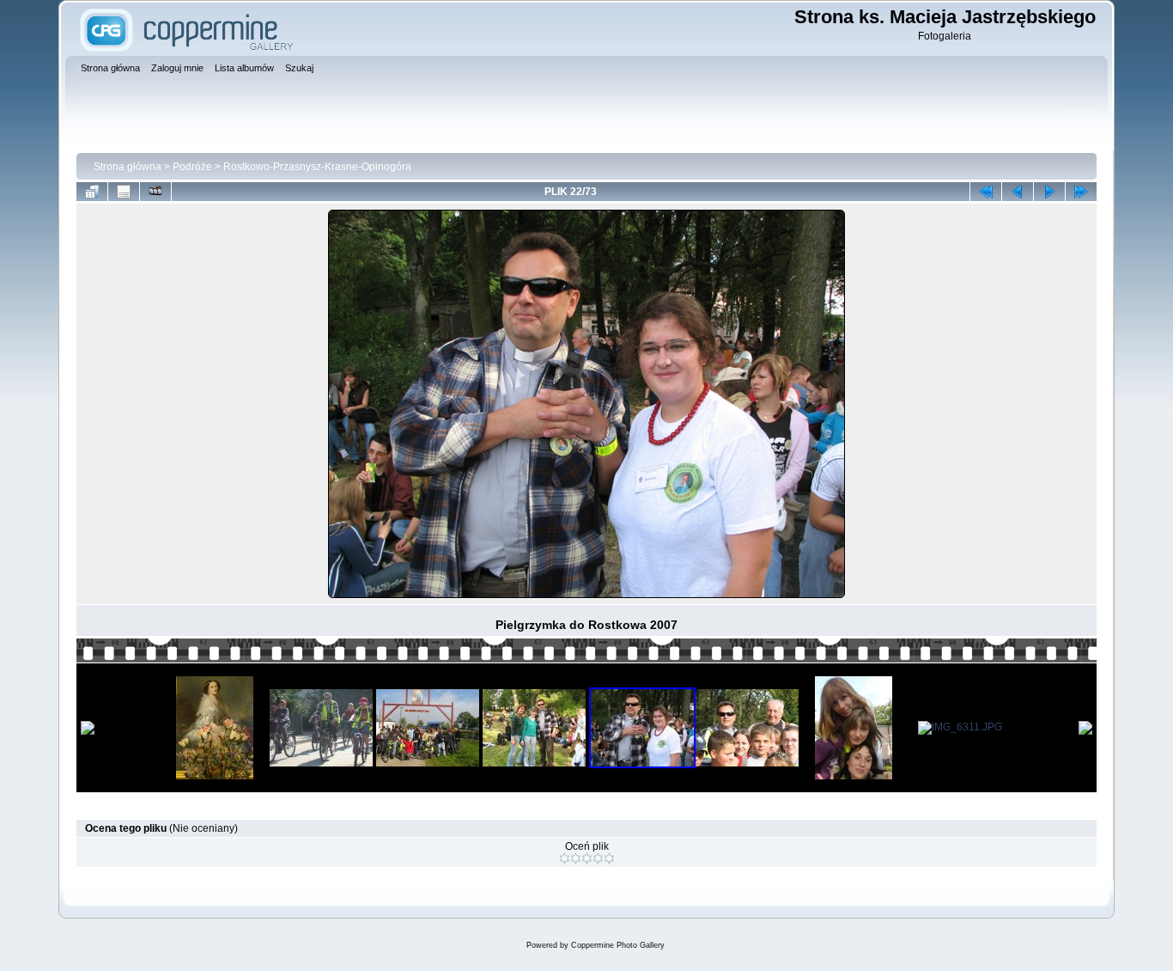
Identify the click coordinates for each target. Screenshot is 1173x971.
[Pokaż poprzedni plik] (1017, 191)
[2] (575, 858)
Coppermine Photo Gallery (618, 945)
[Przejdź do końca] (1081, 191)
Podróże (192, 167)
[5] (609, 858)
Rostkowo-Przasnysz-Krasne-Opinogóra (317, 167)
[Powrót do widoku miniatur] (91, 191)
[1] (564, 858)
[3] (587, 858)
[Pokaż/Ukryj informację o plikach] (123, 191)
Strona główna (127, 167)
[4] (598, 858)
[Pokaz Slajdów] (155, 191)
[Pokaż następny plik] (1049, 191)
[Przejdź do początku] (985, 191)
